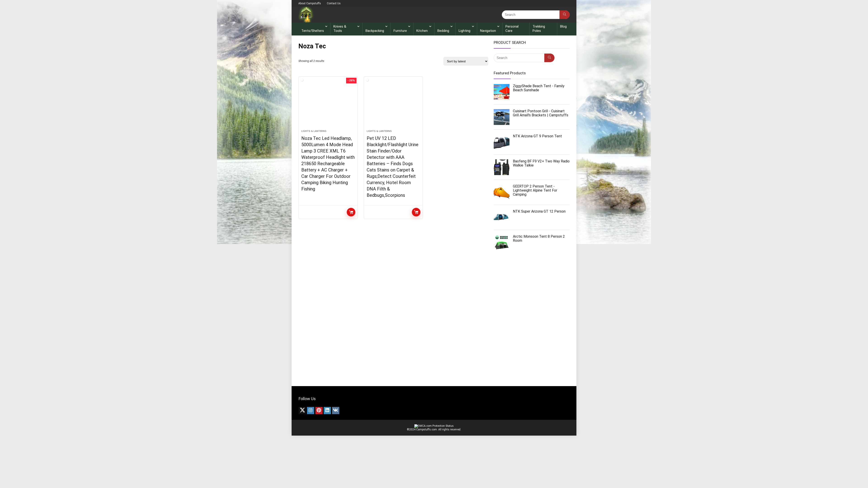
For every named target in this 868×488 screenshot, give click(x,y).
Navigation (488, 31)
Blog (563, 26)
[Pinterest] (319, 410)
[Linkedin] (327, 410)
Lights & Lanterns (313, 131)
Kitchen (422, 31)
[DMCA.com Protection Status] (434, 425)
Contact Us (334, 3)
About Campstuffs (309, 3)
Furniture (400, 31)
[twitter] (302, 410)
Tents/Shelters (312, 31)
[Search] (564, 14)
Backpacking (375, 31)
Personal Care (512, 28)
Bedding (443, 31)
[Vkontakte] (335, 410)
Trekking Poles (539, 28)
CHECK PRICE (351, 212)
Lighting (464, 31)
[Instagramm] (310, 410)
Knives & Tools (339, 28)
